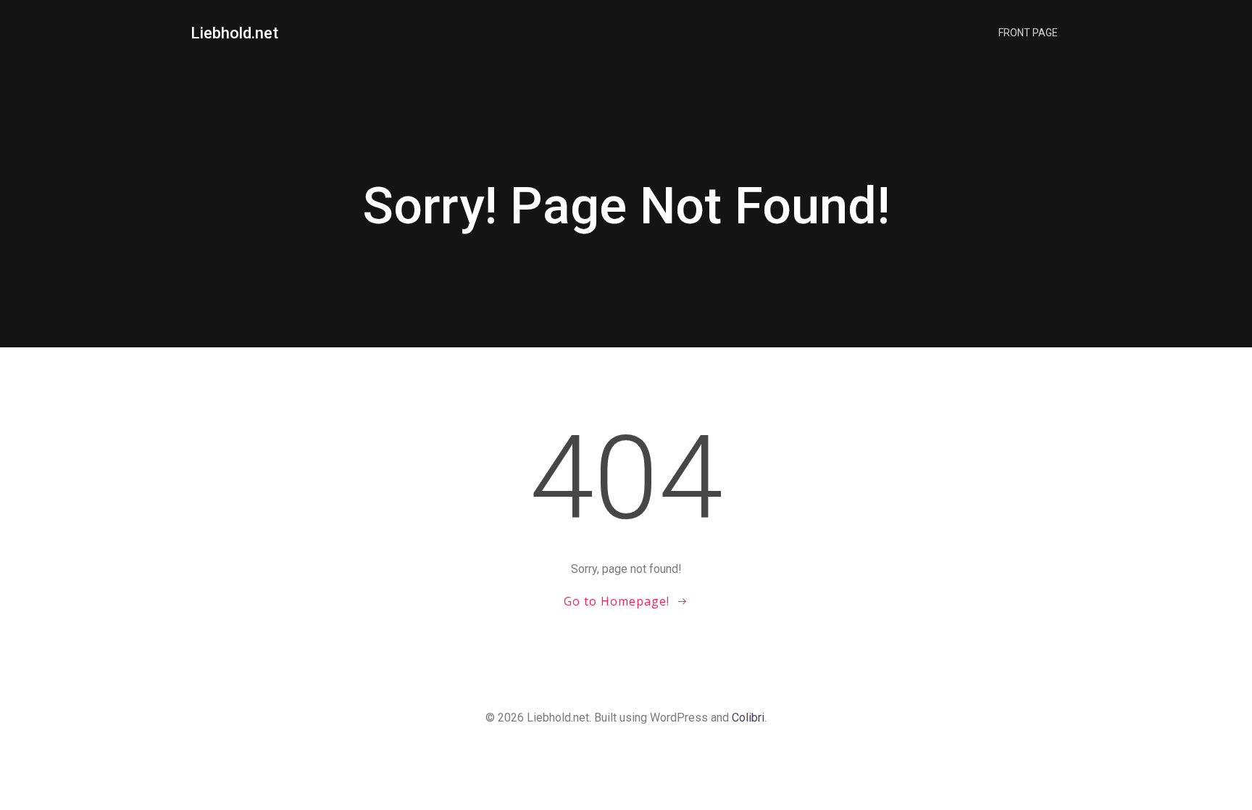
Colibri (748, 717)
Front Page (1028, 32)
